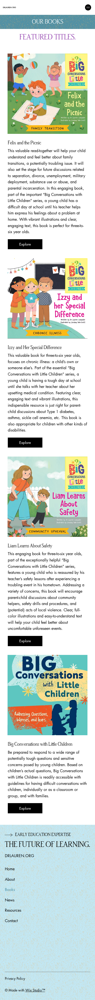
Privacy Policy (15, 978)
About (10, 879)
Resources (13, 910)
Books (10, 889)
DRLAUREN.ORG (9, 7)
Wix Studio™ (35, 990)
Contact (11, 920)
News (9, 900)
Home (10, 869)
